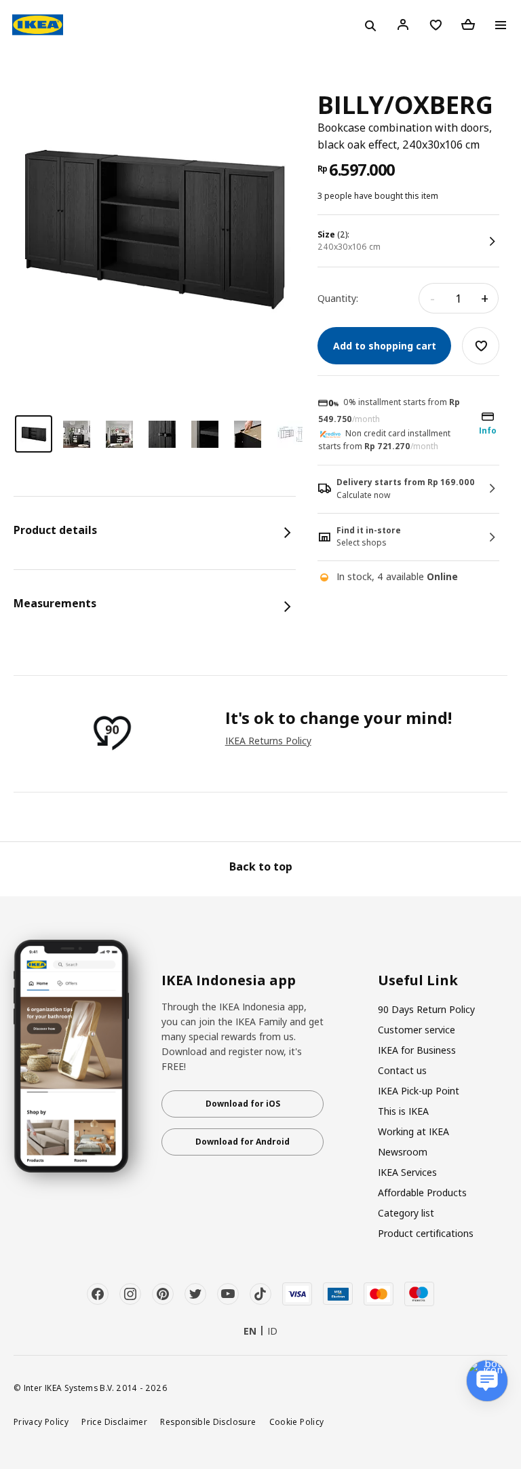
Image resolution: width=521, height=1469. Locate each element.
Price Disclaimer (114, 1421)
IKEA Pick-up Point (418, 1090)
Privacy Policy (41, 1421)
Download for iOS (243, 1103)
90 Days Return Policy (426, 1009)
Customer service (416, 1029)
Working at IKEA (413, 1131)
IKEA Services (407, 1172)
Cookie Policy (296, 1421)
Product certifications (426, 1233)
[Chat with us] (487, 1380)
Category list (406, 1212)
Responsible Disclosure (208, 1421)
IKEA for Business (417, 1050)
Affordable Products (422, 1192)
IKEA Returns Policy (268, 740)
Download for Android (242, 1141)
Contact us (402, 1070)
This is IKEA (403, 1111)
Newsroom (402, 1151)
